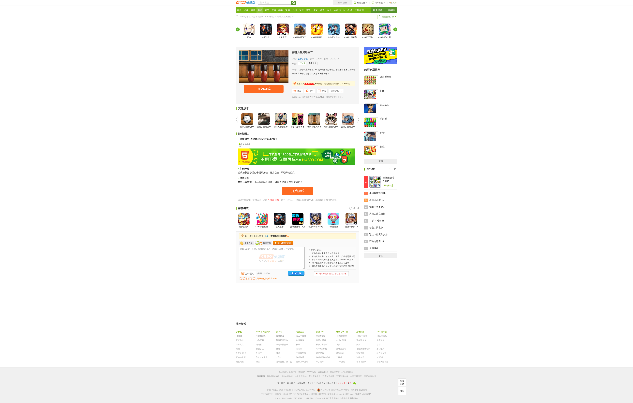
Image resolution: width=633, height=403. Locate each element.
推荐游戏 (241, 323)
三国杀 (339, 357)
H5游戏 (270, 16)
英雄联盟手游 (282, 340)
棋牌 (280, 10)
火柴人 (279, 357)
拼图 (382, 90)
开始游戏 (388, 185)
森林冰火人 (361, 340)
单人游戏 (320, 362)
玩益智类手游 (388, 16)
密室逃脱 (312, 63)
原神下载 (320, 332)
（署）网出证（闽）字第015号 (279, 390)
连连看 (259, 344)
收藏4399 (274, 200)
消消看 (383, 118)
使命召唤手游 (342, 332)
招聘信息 (321, 383)
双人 (329, 10)
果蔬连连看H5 (376, 200)
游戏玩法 (402, 382)
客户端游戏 (381, 353)
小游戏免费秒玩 (363, 349)
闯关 (358, 344)
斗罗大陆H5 (241, 353)
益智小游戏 (258, 16)
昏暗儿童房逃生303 (314, 129)
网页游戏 (377, 10)
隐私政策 (331, 383)
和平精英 (360, 357)
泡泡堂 (299, 349)
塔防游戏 (320, 353)
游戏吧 (391, 10)
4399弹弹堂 (316, 37)
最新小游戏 (321, 340)
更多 (380, 161)
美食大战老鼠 (262, 357)
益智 (260, 10)
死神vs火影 (241, 357)
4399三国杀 (367, 37)
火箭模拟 (373, 248)
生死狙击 (266, 37)
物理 (382, 146)
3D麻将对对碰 (376, 220)
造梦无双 (283, 37)
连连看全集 (386, 76)
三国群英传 (301, 353)
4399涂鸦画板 (261, 227)
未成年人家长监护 (363, 394)
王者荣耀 (360, 332)
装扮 (308, 10)
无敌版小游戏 (302, 362)
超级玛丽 (340, 353)
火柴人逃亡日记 (377, 213)
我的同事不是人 (377, 206)
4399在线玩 (382, 336)
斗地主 (259, 353)
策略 (287, 10)
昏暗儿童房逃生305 (281, 129)
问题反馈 (342, 383)
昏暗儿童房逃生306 (264, 129)
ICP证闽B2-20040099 (305, 390)
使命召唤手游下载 (284, 362)
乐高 (338, 344)
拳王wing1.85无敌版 (315, 229)
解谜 (382, 132)
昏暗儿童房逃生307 (247, 129)
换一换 (356, 208)
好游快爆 (300, 357)
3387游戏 (340, 362)
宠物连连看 (341, 349)
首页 (239, 10)
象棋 (278, 349)
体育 (253, 10)
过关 (322, 10)
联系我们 (324, 372)
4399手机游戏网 (263, 332)
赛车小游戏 (361, 362)
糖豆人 (299, 344)
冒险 (273, 10)
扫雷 (258, 362)
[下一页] (395, 29)
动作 (246, 10)
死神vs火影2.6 (351, 227)
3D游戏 (380, 357)
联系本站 (291, 383)
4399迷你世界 (384, 37)
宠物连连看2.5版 (297, 227)
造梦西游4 (243, 227)
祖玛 (278, 353)
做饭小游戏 (341, 340)
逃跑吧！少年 (334, 37)
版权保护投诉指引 (359, 390)
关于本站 (281, 383)
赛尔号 (279, 332)
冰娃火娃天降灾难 (378, 234)
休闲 (294, 10)
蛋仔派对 (380, 349)
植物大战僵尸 (322, 344)
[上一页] (238, 29)
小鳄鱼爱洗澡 (282, 344)
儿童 (315, 10)
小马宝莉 (260, 340)
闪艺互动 (347, 10)
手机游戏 (359, 10)
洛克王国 (300, 332)
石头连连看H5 (376, 241)
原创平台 (311, 383)
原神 (249, 37)
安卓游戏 (240, 340)
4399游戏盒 (382, 332)
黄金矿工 (260, 349)
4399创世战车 (299, 37)
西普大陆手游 (382, 362)
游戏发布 (301, 383)
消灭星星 (380, 340)
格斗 (378, 344)
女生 (301, 10)
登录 (340, 2)
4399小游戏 (245, 16)
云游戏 (337, 10)
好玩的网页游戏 (323, 357)
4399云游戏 (321, 349)
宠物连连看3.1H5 (388, 179)
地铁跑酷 (240, 362)
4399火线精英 (350, 37)
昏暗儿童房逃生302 (348, 129)
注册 (345, 2)
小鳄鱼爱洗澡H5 (377, 193)
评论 (402, 391)
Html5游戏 (309, 83)
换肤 (394, 2)
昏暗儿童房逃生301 (331, 129)
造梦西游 (300, 340)
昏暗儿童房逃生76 (285, 16)
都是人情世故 (376, 227)
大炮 (238, 349)
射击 (267, 10)
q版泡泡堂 (333, 227)
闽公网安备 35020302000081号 (334, 390)
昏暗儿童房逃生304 (297, 129)
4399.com (256, 200)
